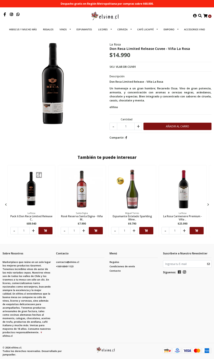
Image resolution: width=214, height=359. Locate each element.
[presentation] (6, 204)
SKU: (112, 67)
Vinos (63, 29)
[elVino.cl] (107, 16)
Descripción (117, 76)
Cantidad (126, 119)
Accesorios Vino (194, 29)
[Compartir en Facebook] (126, 137)
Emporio (169, 29)
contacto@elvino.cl (67, 262)
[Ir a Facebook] (5, 15)
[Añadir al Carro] (45, 230)
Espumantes (84, 29)
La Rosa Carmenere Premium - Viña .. (182, 217)
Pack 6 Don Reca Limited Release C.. (31, 217)
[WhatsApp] (18, 15)
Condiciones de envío (122, 266)
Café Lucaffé (145, 29)
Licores (103, 29)
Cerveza (122, 29)
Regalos (48, 29)
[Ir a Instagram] (11, 15)
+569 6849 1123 (65, 266)
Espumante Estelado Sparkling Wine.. (132, 217)
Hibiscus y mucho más (23, 29)
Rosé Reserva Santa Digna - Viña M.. (82, 217)
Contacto (115, 270)
